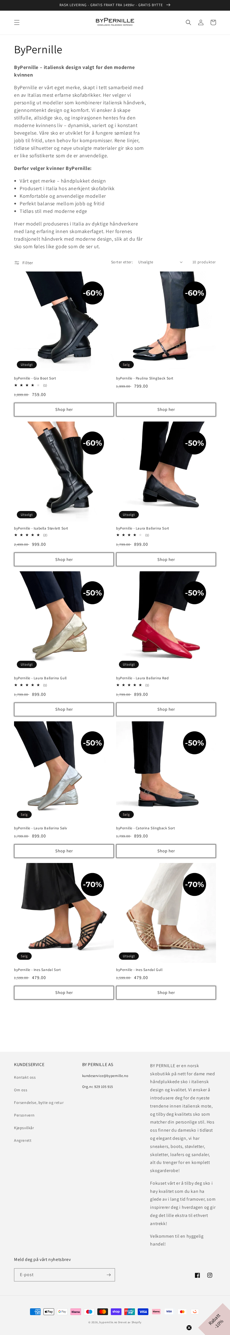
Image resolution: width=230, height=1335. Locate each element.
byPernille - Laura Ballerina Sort (142, 528)
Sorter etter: (122, 261)
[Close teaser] (189, 1328)
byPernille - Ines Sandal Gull (139, 970)
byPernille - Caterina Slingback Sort (145, 828)
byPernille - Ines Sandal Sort (37, 970)
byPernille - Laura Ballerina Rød (142, 678)
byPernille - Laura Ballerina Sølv (40, 828)
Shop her (64, 409)
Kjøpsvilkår (24, 1127)
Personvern (24, 1115)
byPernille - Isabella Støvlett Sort (41, 528)
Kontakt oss (25, 1077)
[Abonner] (108, 1274)
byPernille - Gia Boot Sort (35, 378)
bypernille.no (108, 1322)
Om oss (20, 1089)
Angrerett (22, 1140)
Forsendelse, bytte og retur (39, 1102)
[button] (17, 22)
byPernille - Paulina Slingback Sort (144, 378)
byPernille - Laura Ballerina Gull (40, 678)
